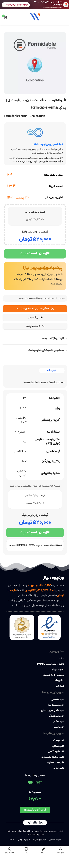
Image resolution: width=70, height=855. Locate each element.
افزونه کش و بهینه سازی (52, 710)
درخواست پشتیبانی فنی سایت (17, 4)
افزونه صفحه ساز (56, 705)
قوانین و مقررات (39, 839)
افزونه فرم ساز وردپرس (28, 298)
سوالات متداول (55, 839)
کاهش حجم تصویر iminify (50, 664)
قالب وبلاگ (58, 741)
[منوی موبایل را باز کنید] (65, 17)
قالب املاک (58, 768)
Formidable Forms (25, 545)
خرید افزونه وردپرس (46, 298)
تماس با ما (59, 680)
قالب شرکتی (58, 746)
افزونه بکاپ (58, 721)
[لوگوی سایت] (35, 17)
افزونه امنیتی (57, 699)
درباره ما (60, 686)
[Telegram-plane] (29, 823)
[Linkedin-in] (41, 823)
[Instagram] (35, 823)
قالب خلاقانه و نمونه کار (52, 757)
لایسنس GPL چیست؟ (53, 675)
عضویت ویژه (58, 669)
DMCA (11, 839)
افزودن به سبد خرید (35, 253)
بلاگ (61, 658)
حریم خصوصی (24, 839)
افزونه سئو (59, 727)
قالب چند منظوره (55, 762)
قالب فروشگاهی (56, 751)
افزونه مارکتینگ (56, 716)
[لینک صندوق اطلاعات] (35, 276)
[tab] (52, 370)
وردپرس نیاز (60, 298)
